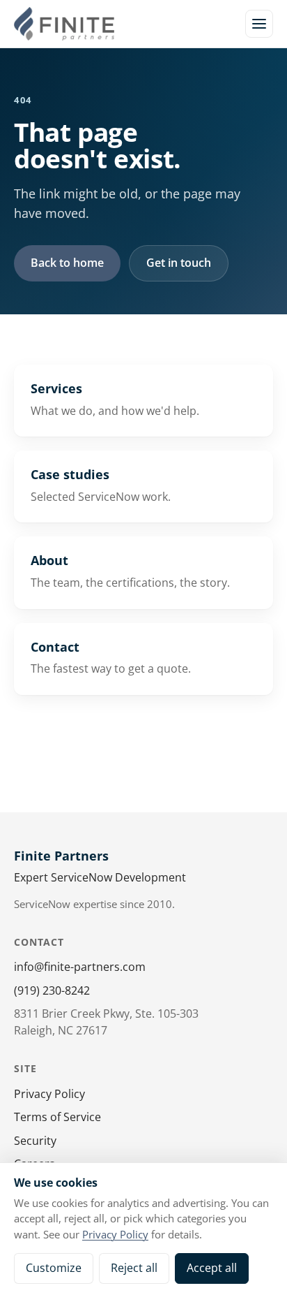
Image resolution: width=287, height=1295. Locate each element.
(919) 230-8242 (52, 990)
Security (35, 1140)
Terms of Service (57, 1117)
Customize (54, 1267)
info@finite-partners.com (80, 966)
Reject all (134, 1267)
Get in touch (178, 262)
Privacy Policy (49, 1094)
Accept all (212, 1267)
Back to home (67, 262)
